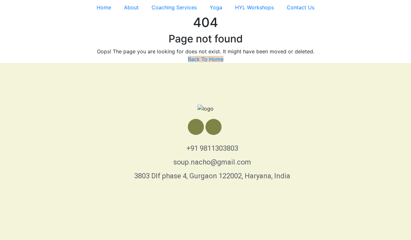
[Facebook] (196, 127)
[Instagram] (214, 127)
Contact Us (300, 7)
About (131, 7)
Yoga (216, 7)
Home (104, 7)
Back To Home (205, 59)
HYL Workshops (254, 7)
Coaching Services (174, 7)
